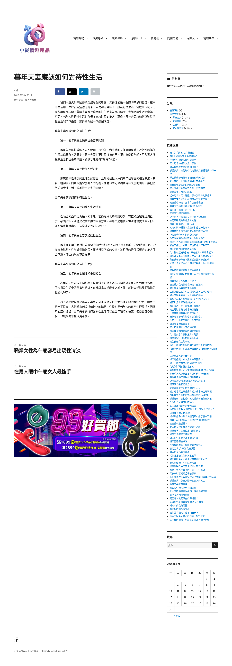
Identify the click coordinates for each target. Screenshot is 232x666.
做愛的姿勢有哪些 (178, 484)
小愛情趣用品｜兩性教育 (26, 651)
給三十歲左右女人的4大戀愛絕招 (186, 363)
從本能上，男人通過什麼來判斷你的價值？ (191, 195)
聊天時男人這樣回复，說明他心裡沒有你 (189, 373)
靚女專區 (117, 38)
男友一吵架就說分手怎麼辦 (183, 473)
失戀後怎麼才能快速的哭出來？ (185, 387)
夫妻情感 (177, 121)
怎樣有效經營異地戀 (180, 213)
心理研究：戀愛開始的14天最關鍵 (186, 502)
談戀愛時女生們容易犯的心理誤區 (186, 466)
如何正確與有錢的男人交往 (183, 220)
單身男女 (177, 117)
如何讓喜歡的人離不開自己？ (184, 512)
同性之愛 (172, 38)
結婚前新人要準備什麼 (181, 355)
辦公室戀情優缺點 (178, 441)
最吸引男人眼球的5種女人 (182, 302)
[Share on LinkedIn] (83, 91)
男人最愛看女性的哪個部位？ (184, 166)
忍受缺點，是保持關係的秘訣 (184, 338)
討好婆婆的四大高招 (180, 323)
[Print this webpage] (95, 91)
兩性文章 (18, 99)
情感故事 (177, 124)
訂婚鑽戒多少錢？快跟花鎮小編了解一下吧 (191, 416)
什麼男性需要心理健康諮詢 (183, 159)
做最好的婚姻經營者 (180, 509)
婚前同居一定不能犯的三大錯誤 (185, 305)
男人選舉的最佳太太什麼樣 (183, 163)
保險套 (191, 38)
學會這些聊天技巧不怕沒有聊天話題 (187, 177)
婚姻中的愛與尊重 (178, 505)
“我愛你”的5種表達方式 (182, 366)
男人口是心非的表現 (180, 452)
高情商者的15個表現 (180, 412)
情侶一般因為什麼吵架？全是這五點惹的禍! (191, 345)
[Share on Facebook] (60, 91)
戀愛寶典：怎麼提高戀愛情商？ (185, 430)
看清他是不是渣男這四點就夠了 (185, 377)
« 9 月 (177, 615)
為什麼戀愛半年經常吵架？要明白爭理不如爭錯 (193, 477)
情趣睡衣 (208, 38)
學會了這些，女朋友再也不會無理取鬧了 (189, 245)
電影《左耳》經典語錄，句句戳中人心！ (189, 298)
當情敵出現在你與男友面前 (183, 455)
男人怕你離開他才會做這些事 (184, 437)
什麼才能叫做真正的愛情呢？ (184, 313)
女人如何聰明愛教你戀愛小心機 (185, 427)
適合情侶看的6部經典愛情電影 (185, 184)
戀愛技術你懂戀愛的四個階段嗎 (185, 330)
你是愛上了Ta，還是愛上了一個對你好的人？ (192, 409)
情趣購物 (78, 38)
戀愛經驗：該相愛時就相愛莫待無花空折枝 (191, 398)
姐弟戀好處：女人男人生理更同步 (186, 359)
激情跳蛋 (136, 38)
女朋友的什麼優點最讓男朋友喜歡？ (187, 181)
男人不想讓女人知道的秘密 (183, 327)
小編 (16, 90)
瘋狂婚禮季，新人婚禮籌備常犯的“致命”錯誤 (192, 370)
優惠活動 (174, 110)
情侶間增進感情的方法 (181, 384)
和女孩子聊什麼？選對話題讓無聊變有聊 (189, 259)
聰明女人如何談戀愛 (180, 494)
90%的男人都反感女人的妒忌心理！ (188, 380)
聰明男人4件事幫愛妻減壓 (182, 448)
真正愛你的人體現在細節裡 (183, 487)
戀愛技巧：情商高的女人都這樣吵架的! (189, 231)
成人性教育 (30, 99)
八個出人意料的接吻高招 (182, 402)
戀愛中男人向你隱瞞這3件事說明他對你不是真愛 (193, 241)
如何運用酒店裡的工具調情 (183, 288)
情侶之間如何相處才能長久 (183, 248)
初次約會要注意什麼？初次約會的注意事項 (191, 391)
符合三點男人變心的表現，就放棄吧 (187, 516)
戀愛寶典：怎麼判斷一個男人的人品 (187, 480)
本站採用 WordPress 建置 (54, 651)
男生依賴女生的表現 (180, 341)
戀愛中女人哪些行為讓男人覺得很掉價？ (189, 199)
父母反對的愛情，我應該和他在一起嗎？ (189, 227)
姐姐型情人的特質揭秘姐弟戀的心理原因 (189, 395)
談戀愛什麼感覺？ (178, 423)
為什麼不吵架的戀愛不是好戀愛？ (186, 316)
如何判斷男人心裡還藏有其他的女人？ (188, 459)
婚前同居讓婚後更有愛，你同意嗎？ (187, 238)
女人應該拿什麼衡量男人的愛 (184, 334)
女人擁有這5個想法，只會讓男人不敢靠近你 (191, 252)
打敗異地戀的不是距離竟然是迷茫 (186, 444)
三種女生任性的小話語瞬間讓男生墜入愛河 (191, 291)
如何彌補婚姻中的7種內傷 (182, 209)
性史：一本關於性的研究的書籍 (185, 320)
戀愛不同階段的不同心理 (182, 224)
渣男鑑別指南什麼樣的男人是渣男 (186, 284)
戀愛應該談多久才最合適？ (183, 281)
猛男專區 (98, 38)
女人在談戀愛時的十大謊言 (183, 405)
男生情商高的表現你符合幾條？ (185, 270)
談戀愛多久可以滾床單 (181, 191)
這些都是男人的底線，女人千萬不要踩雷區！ (192, 256)
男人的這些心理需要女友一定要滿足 (187, 188)
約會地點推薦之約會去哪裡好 (184, 309)
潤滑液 (155, 38)
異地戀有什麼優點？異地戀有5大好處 (188, 216)
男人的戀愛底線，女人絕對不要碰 (186, 295)
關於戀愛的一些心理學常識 (183, 462)
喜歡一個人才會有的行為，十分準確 (187, 469)
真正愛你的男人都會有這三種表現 (186, 202)
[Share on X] (72, 91)
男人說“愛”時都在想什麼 (182, 152)
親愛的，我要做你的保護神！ (184, 498)
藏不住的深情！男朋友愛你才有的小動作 (189, 519)
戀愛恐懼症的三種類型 (181, 434)
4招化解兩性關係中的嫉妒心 (184, 156)
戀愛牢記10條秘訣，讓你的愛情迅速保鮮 (190, 420)
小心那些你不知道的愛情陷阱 (184, 234)
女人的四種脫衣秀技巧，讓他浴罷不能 (188, 491)
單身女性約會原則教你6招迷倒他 (186, 206)
